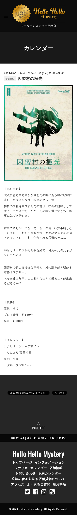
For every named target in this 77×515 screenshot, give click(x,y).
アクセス (17, 484)
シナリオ (21, 467)
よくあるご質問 (38, 484)
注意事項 (59, 484)
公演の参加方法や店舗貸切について (38, 478)
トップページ (22, 462)
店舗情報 (56, 467)
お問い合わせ (26, 473)
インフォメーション (50, 462)
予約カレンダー (50, 473)
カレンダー (38, 467)
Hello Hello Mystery (38, 454)
